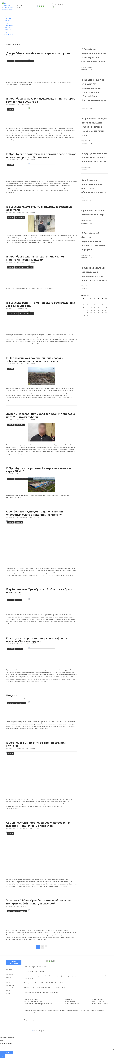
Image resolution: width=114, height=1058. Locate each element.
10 (83, 307)
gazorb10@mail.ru (46, 1004)
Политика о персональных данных (35, 967)
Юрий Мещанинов (22, 308)
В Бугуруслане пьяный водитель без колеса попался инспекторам (94, 157)
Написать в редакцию (14, 962)
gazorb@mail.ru (74, 1004)
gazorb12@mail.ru (34, 1004)
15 (102, 307)
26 (91, 313)
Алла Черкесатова (22, 517)
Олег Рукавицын (21, 698)
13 (94, 307)
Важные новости (12, 313)
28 (98, 313)
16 (106, 307)
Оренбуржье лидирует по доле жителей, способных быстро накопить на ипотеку (35, 513)
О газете (9, 993)
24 (83, 313)
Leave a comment (30, 56)
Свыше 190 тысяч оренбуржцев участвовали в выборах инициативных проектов (38, 824)
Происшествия (9, 16)
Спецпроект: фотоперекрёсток (16, 703)
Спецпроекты (8, 34)
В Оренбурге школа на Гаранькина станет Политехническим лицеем (35, 258)
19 (91, 310)
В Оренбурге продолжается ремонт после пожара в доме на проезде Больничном (41, 155)
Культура (7, 27)
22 (102, 310)
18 (87, 310)
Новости (10, 61)
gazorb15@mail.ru (102, 1004)
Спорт (6, 32)
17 (83, 310)
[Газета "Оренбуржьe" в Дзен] (43, 6)
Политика (7, 18)
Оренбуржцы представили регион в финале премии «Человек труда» (37, 640)
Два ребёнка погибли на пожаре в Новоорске (38, 53)
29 (102, 313)
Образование (8, 25)
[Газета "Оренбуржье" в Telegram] (38, 6)
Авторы (8, 990)
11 (87, 307)
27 (94, 313)
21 (98, 310)
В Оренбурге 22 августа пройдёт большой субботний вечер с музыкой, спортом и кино (94, 126)
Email (2, 1040)
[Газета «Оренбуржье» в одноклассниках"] (42, 6)
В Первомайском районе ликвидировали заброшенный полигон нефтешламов (34, 359)
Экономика (7, 20)
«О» (18, 104)
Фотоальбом (10, 988)
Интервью (7, 30)
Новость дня (19, 61)
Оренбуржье (20, 56)
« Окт (83, 315)
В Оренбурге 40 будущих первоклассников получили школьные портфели (93, 241)
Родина (11, 695)
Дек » (88, 315)
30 (106, 313)
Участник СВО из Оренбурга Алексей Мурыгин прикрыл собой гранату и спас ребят (38, 902)
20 (94, 310)
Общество (7, 23)
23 (106, 310)
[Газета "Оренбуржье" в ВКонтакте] (40, 6)
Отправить (6, 1052)
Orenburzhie (28, 971)
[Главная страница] (8, 5)
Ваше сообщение (6, 1043)
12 (91, 307)
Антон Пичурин (21, 906)
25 (87, 313)
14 (98, 307)
